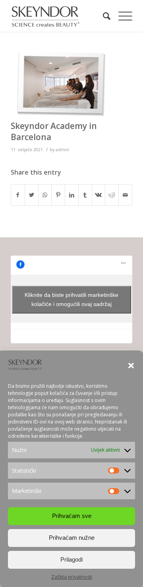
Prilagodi (71, 559)
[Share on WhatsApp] (45, 195)
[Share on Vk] (98, 195)
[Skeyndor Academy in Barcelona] (61, 84)
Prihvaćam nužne (72, 537)
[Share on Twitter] (31, 195)
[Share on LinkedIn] (71, 195)
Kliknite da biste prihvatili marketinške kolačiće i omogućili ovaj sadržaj (71, 299)
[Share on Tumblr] (85, 195)
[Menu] (121, 16)
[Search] (102, 16)
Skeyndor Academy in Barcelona (54, 131)
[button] (131, 366)
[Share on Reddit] (111, 195)
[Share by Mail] (125, 195)
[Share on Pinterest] (58, 195)
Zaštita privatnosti (71, 577)
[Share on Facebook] (18, 195)
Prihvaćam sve (71, 515)
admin (62, 149)
